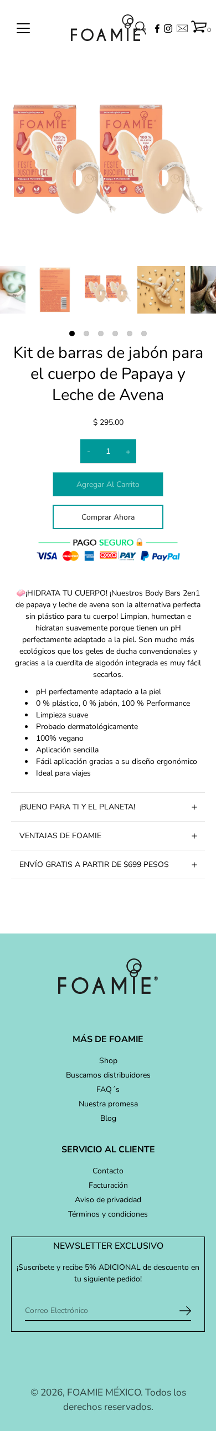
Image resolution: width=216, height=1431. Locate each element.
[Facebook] (157, 28)
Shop (108, 1060)
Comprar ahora (108, 517)
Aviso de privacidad (108, 1199)
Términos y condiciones (108, 1214)
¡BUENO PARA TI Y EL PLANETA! (77, 807)
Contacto (108, 1171)
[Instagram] (168, 28)
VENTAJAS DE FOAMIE (60, 835)
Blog (108, 1118)
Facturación (108, 1185)
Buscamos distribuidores (108, 1075)
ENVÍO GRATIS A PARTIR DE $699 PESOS (94, 864)
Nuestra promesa (108, 1104)
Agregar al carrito (108, 484)
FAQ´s (108, 1089)
